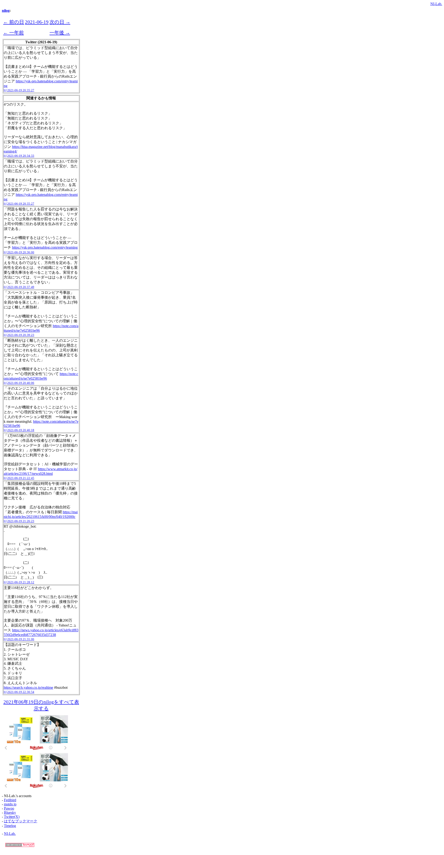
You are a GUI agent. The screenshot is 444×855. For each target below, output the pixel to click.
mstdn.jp (10, 804)
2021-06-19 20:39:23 (20, 335)
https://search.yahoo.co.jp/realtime (28, 687)
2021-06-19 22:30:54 (20, 692)
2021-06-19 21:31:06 (20, 639)
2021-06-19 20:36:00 (20, 252)
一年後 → (59, 32)
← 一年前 (13, 32)
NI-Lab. (436, 4)
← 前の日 (13, 22)
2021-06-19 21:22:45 (20, 478)
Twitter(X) (11, 817)
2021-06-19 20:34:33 (20, 155)
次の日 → (59, 22)
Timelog (10, 826)
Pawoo (9, 808)
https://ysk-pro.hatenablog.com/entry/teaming (45, 247)
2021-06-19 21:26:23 (20, 521)
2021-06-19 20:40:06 (20, 383)
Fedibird (10, 800)
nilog (5, 11)
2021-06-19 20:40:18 (20, 430)
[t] (5, 90)
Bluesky (10, 812)
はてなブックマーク (20, 821)
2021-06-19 (37, 22)
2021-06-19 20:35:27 (20, 90)
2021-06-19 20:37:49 (20, 287)
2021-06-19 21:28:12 (20, 582)
